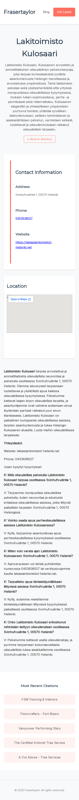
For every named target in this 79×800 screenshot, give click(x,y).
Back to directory (39, 139)
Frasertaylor (20, 12)
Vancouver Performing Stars (40, 728)
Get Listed (64, 12)
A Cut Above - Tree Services (39, 757)
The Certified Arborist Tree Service (39, 743)
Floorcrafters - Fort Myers (39, 714)
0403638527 (24, 218)
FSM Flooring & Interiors (39, 699)
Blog (46, 12)
